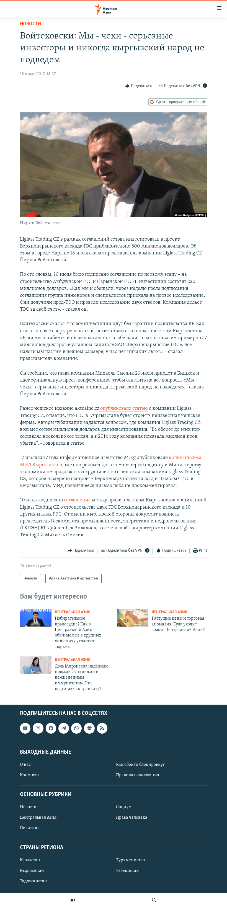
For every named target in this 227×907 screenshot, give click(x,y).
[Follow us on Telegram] (63, 728)
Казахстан (30, 860)
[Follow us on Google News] (89, 728)
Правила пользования (137, 775)
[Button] (138, 86)
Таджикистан (33, 881)
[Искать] (154, 900)
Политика (30, 828)
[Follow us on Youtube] (25, 728)
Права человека (131, 817)
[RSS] (102, 728)
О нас (25, 764)
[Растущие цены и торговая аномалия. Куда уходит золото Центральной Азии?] (132, 618)
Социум (123, 807)
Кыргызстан (32, 871)
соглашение (78, 500)
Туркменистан (130, 860)
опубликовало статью (123, 408)
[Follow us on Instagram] (38, 728)
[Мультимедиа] (73, 900)
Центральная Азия (73, 612)
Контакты (29, 775)
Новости (30, 24)
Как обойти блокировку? (140, 764)
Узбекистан (127, 871)
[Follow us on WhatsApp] (76, 728)
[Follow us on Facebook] (51, 728)
